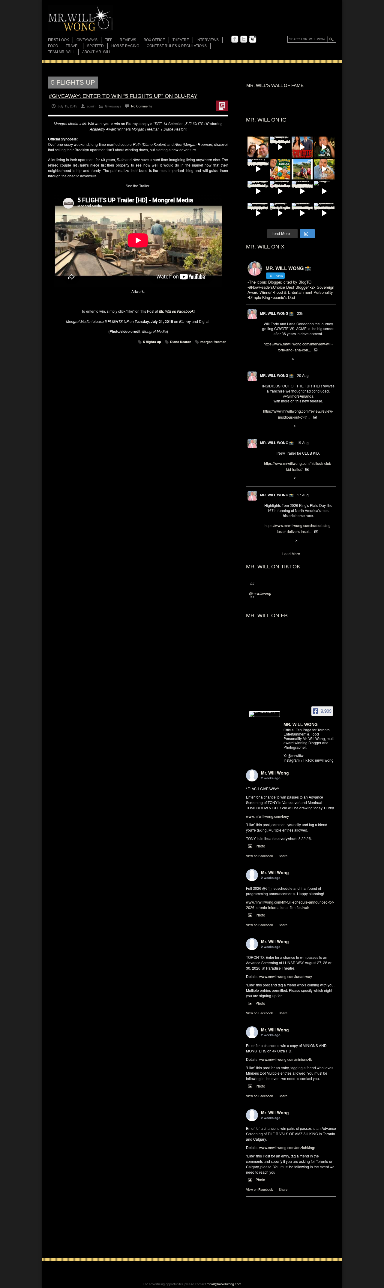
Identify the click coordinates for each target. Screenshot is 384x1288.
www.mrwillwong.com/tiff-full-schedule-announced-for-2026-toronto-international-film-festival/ (290, 904)
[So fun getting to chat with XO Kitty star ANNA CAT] (258, 147)
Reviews (128, 40)
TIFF (108, 40)
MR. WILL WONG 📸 (277, 313)
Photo (260, 845)
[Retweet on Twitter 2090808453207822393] (275, 359)
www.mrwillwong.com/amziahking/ (287, 1147)
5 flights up (152, 341)
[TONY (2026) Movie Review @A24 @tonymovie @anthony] (280, 213)
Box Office (154, 40)
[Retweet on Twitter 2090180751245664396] (275, 478)
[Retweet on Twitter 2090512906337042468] (275, 426)
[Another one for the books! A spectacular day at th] (302, 191)
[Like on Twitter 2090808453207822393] (285, 359)
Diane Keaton (180, 341)
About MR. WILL (96, 52)
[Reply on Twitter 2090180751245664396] (265, 478)
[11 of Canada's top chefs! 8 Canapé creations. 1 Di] (324, 169)
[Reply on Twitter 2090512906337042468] (265, 426)
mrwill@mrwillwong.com (224, 1283)
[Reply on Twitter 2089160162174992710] (265, 540)
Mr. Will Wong (275, 773)
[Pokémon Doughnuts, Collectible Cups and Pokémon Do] (280, 169)
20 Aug (303, 375)
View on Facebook (259, 855)
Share (283, 855)
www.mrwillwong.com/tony (267, 816)
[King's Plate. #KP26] (324, 191)
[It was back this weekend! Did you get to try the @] (280, 191)
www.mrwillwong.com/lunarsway (285, 976)
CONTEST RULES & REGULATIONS (177, 46)
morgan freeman (213, 341)
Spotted (95, 46)
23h (300, 313)
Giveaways (87, 40)
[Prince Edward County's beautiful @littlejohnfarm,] (302, 169)
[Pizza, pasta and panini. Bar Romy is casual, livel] (280, 147)
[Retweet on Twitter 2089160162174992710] (275, 540)
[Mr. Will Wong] (264, 714)
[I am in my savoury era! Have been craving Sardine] (258, 213)
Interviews (207, 40)
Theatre (180, 40)
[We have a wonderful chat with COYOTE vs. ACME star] (302, 147)
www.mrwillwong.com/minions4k (285, 1059)
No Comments (141, 106)
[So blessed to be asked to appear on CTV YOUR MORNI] (302, 213)
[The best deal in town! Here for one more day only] (258, 191)
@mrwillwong (260, 593)
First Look (58, 40)
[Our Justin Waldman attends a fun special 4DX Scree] (324, 213)
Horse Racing (125, 46)
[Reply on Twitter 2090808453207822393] (265, 359)
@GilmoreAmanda (298, 396)
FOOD (53, 46)
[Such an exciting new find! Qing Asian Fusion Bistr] (324, 147)
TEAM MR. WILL (61, 52)
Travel (73, 46)
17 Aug (303, 494)
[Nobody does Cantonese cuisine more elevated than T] (258, 169)
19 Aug (303, 442)
